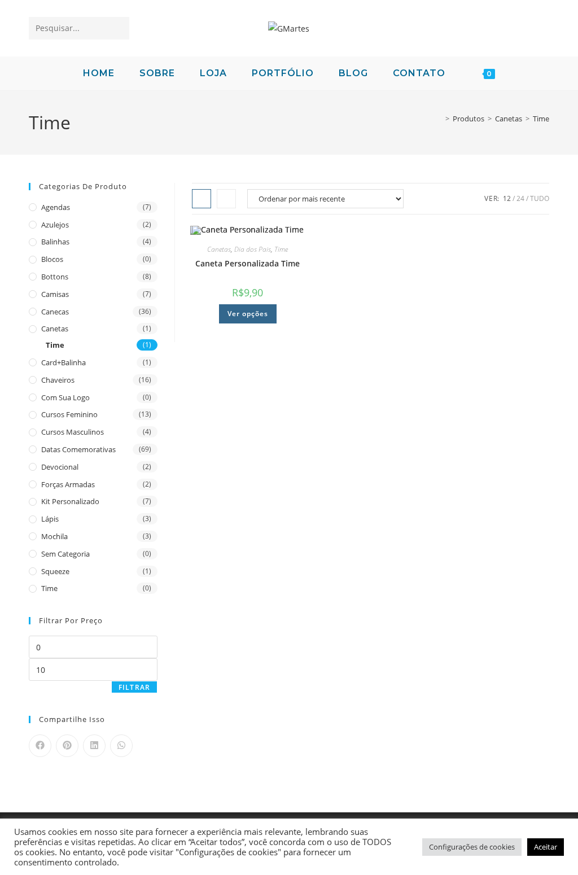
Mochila (54, 536)
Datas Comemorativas (78, 449)
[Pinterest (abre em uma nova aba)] (480, 27)
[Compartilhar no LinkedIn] (94, 745)
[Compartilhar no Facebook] (40, 745)
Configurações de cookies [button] (472, 847)
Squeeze (55, 571)
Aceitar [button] (545, 847)
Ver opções (247, 313)
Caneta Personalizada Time (247, 263)
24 (520, 198)
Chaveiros (58, 380)
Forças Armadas (68, 484)
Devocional (59, 467)
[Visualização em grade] (201, 198)
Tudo (539, 198)
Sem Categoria (65, 554)
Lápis (50, 519)
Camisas (55, 294)
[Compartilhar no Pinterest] (67, 745)
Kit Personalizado (70, 501)
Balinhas (55, 242)
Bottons (54, 277)
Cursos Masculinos (72, 432)
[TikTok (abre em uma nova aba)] (539, 27)
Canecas (55, 312)
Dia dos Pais (252, 249)
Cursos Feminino (69, 414)
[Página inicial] (439, 118)
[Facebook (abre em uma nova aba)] (460, 27)
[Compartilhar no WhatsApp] (121, 745)
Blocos (52, 259)
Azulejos (55, 225)
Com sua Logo (65, 397)
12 (507, 198)
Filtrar (134, 687)
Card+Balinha (63, 362)
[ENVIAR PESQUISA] (118, 28)
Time (541, 118)
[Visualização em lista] (226, 198)
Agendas (55, 207)
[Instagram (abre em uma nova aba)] (500, 27)
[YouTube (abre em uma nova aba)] (519, 27)
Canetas (219, 249)
